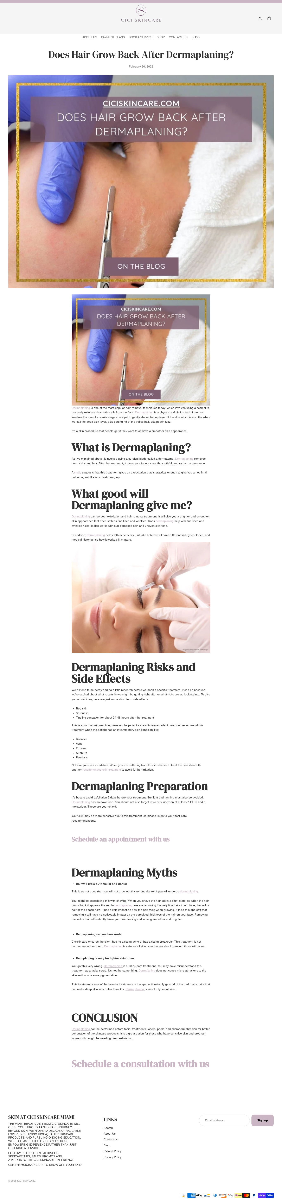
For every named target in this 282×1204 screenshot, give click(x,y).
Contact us (111, 1139)
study (77, 472)
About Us (110, 1133)
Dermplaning (147, 970)
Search (108, 1127)
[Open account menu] (260, 18)
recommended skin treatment (102, 769)
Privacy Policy (113, 1157)
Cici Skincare (26, 1180)
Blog (106, 1145)
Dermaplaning (81, 407)
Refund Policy (113, 1151)
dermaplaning (165, 521)
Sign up (262, 1120)
